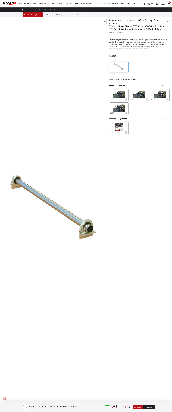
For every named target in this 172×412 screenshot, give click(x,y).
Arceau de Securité (117, 86)
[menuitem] (27, 3)
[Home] (22, 10)
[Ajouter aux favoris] (168, 21)
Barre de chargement (118, 119)
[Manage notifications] (4, 398)
